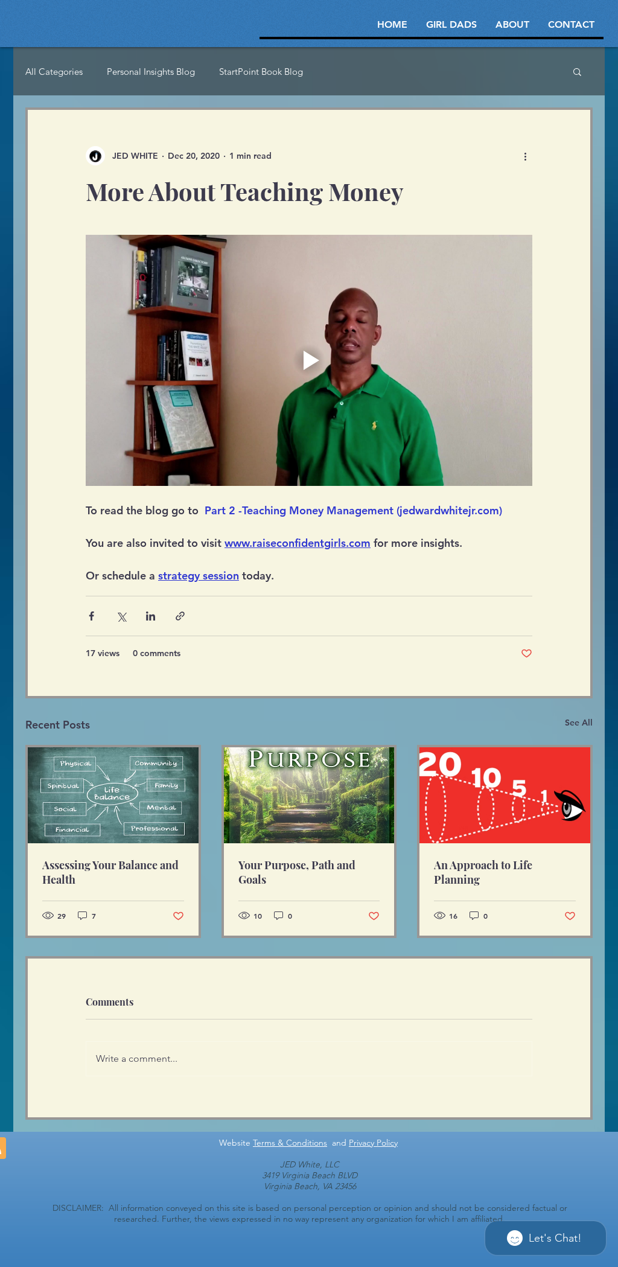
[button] (577, 71)
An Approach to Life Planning (483, 872)
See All (579, 722)
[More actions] (525, 155)
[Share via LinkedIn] (150, 616)
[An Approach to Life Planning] (504, 795)
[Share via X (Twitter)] (121, 616)
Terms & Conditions (290, 1142)
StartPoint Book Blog (261, 71)
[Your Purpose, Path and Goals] (309, 795)
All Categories (54, 71)
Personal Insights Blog (151, 71)
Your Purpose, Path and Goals (296, 872)
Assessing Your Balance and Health (110, 872)
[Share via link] (180, 616)
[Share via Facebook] (91, 616)
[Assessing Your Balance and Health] (113, 795)
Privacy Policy (373, 1142)
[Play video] (309, 360)
